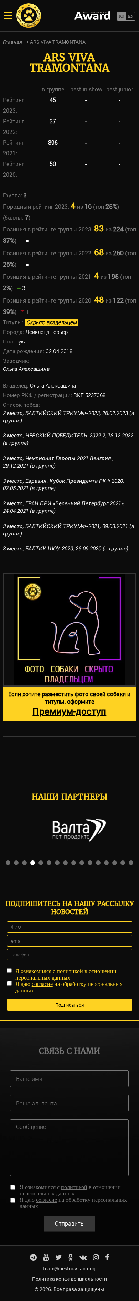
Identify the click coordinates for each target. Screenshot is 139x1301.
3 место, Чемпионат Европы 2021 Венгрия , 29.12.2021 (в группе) (58, 462)
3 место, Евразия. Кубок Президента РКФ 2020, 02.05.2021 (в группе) (63, 485)
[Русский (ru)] (121, 16)
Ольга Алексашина (26, 369)
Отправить (69, 1223)
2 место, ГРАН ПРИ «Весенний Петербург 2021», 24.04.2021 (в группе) (64, 507)
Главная (12, 42)
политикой (70, 971)
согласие (42, 984)
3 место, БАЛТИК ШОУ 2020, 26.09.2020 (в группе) (65, 548)
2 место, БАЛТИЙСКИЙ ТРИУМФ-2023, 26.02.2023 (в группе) (68, 417)
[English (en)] (130, 16)
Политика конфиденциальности (69, 1278)
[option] (69, 647)
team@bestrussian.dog (69, 1268)
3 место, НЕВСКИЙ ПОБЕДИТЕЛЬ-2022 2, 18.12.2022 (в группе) (68, 439)
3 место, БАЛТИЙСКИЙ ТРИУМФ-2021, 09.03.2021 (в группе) (68, 530)
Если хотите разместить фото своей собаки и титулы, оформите (69, 703)
